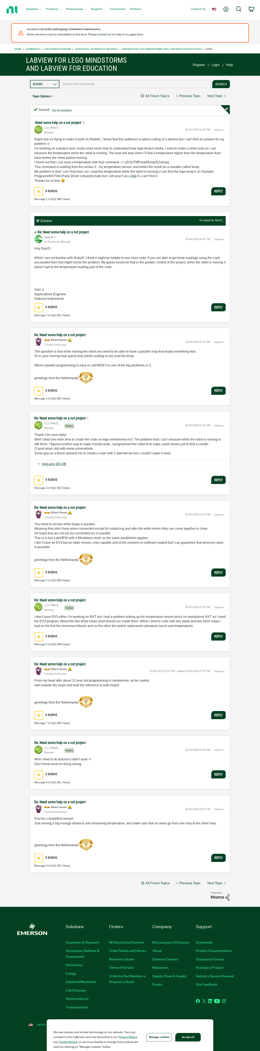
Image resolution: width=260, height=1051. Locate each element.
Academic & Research (82, 942)
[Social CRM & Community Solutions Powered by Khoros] (220, 896)
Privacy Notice (127, 1037)
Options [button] (218, 130)
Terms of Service (121, 967)
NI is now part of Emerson (171, 942)
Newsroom (160, 967)
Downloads (204, 942)
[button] (39, 191)
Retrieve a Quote (121, 959)
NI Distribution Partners (126, 942)
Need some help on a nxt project (58, 122)
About (157, 950)
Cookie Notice (68, 1042)
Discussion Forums (57, 49)
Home (18, 49)
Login (215, 65)
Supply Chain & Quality (169, 976)
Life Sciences (76, 990)
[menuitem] (34, 10)
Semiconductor (77, 998)
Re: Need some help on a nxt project (63, 232)
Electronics (74, 964)
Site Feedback (206, 984)
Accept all (188, 1037)
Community (33, 49)
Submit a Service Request (215, 976)
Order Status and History (127, 950)
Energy (71, 973)
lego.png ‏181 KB (54, 464)
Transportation (77, 1007)
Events (157, 984)
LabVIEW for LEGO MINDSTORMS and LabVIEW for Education (161, 49)
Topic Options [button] (41, 96)
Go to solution (62, 110)
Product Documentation (214, 950)
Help (229, 65)
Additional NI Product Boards (96, 49)
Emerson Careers (165, 959)
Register (199, 65)
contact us (104, 34)
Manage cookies (159, 1037)
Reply (218, 191)
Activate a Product (210, 967)
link (133, 176)
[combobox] (134, 84)
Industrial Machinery (81, 981)
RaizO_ (219, 220)
